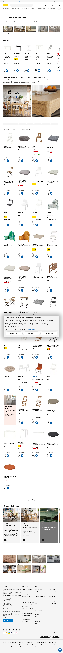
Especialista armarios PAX (54, 598)
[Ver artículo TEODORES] (24, 205)
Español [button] (57, 1)
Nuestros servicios (52, 589)
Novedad (7, 129)
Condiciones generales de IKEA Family (32, 646)
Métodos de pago (25, 594)
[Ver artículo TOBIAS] (38, 369)
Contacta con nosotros (27, 589)
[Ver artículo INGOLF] (38, 138)
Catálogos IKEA (38, 598)
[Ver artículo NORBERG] (38, 434)
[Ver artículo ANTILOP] (53, 205)
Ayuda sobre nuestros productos (26, 599)
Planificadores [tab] (17, 21)
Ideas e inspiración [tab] (41, 8)
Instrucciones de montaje (27, 613)
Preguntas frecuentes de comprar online (27, 605)
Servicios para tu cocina (53, 594)
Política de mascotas (6, 646)
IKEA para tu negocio (24, 1)
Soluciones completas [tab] (27, 21)
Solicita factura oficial (26, 596)
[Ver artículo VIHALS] (7, 48)
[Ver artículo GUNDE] (53, 302)
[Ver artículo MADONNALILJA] (10, 369)
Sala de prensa (38, 616)
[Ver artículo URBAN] (38, 268)
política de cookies (30, 329)
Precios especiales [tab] (52, 8)
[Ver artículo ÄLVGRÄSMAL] (24, 172)
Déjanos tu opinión (26, 623)
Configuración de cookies (29, 642)
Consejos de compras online (28, 602)
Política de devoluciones (53, 644)
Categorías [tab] (5, 21)
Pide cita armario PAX (41, 1)
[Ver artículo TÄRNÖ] (10, 172)
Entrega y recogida (52, 591)
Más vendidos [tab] (6, 40)
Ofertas (14, 129)
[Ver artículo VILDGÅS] (38, 172)
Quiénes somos (38, 589)
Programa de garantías (27, 610)
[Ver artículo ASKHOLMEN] (24, 401)
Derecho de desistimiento (27, 608)
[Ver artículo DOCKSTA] (29, 48)
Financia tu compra (52, 603)
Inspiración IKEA (38, 601)
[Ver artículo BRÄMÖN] (38, 236)
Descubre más (5, 617)
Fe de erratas (25, 621)
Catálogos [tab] (36, 21)
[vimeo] (13, 630)
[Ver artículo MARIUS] (24, 434)
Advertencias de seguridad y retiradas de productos (27, 618)
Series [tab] (11, 21)
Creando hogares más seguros (39, 611)
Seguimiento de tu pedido (27, 591)
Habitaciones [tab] (16, 8)
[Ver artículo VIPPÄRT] (38, 302)
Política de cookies (20, 642)
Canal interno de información (32, 644)
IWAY (36, 623)
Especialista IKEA (52, 596)
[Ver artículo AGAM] (10, 138)
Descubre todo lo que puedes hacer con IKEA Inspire (12, 596)
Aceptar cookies (49, 333)
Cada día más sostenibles (40, 608)
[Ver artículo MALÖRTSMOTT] (24, 138)
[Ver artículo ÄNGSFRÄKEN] (53, 401)
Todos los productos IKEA (40, 596)
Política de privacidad (52, 642)
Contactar (48, 1)
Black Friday (37, 621)
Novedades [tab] (33, 8)
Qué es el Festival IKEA (40, 625)
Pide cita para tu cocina (33, 1)
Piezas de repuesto (26, 615)
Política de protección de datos (41, 642)
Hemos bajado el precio (25, 129)
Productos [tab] (7, 8)
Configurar (30, 333)
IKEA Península (38, 618)
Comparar (8, 157)
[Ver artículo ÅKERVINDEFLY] (53, 138)
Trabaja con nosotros (39, 594)
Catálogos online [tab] (25, 8)
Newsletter (37, 614)
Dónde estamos (38, 591)
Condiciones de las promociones (8, 644)
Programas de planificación (54, 601)
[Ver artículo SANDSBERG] (18, 48)
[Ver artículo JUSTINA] (53, 172)
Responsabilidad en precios (21, 644)
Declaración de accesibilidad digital (17, 646)
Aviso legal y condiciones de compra (9, 642)
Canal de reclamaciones (43, 644)
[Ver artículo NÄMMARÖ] (53, 268)
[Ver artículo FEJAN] (53, 236)
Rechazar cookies (14, 333)
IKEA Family (18, 1)
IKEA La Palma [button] (7, 1)
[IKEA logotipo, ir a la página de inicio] (5, 5)
